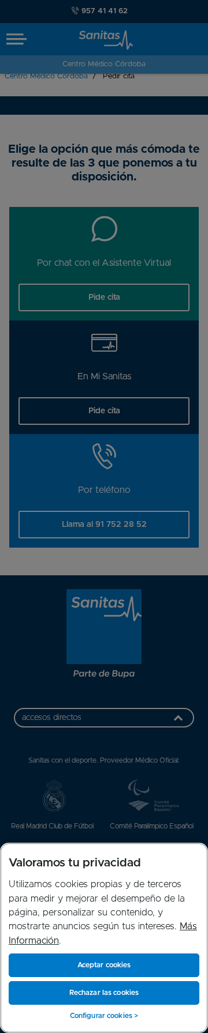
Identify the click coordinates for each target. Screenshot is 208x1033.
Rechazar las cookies (104, 992)
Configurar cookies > (104, 1015)
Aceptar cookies (104, 965)
